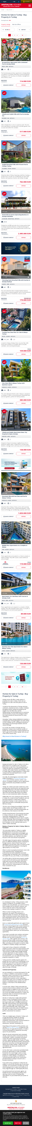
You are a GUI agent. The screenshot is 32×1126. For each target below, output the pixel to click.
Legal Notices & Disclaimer (8, 1095)
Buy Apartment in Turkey (11, 1089)
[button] (29, 49)
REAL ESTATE (9, 9)
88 (22, 35)
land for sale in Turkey (13, 1027)
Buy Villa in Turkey (22, 1089)
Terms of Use (19, 1095)
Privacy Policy (27, 1095)
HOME (2, 9)
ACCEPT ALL (8, 1123)
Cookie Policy (16, 1096)
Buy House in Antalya (16, 1090)
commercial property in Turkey (14, 779)
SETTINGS (25, 1123)
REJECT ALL (18, 1123)
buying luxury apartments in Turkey (13, 924)
